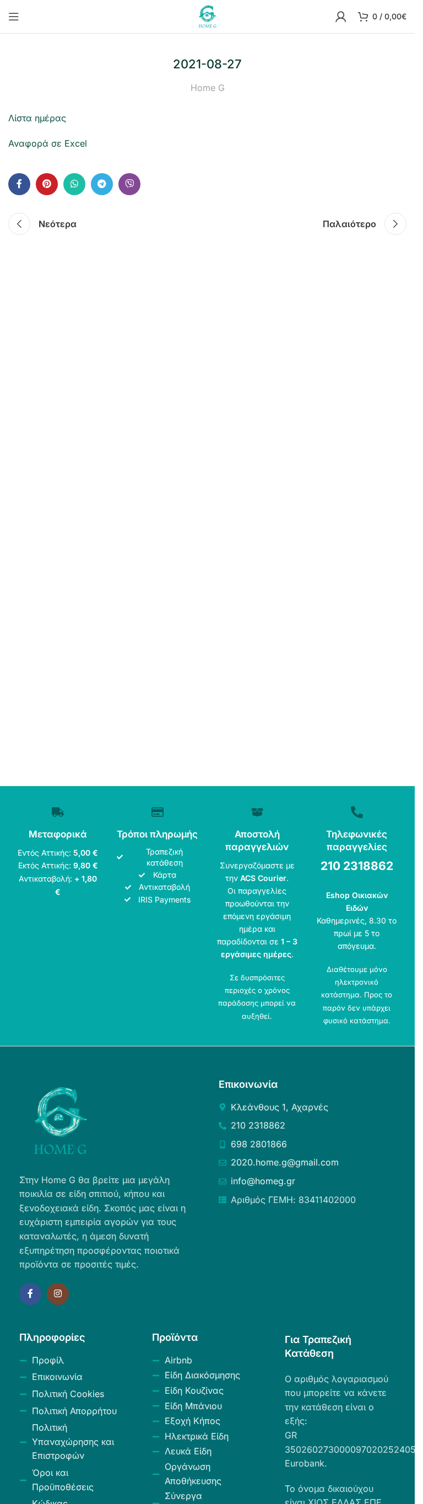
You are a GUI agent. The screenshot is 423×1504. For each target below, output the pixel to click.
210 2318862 (357, 866)
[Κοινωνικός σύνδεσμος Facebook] (19, 184)
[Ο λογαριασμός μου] (341, 17)
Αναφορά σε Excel (47, 143)
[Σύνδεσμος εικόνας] (60, 1119)
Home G (208, 87)
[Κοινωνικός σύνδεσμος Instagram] (58, 1294)
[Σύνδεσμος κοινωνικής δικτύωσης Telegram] (102, 184)
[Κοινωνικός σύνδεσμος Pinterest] (47, 184)
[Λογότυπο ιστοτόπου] (207, 15)
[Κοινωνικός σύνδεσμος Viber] (129, 184)
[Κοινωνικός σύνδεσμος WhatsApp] (74, 184)
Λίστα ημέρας (37, 117)
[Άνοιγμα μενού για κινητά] (14, 17)
